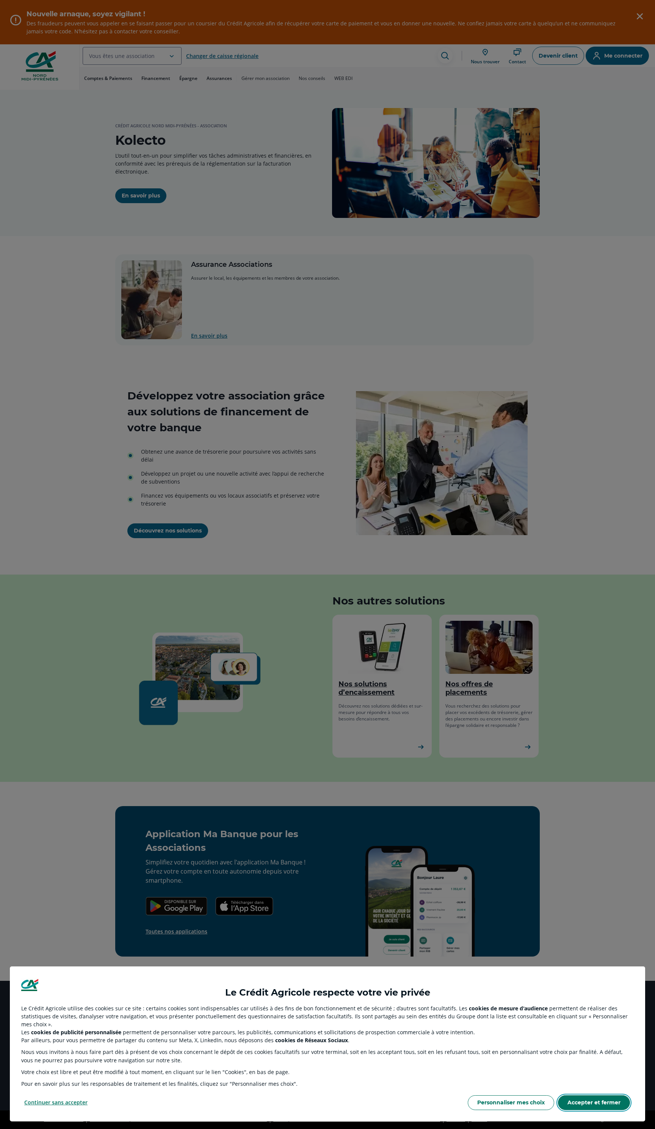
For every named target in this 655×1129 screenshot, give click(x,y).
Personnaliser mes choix (511, 1102)
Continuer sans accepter (56, 1102)
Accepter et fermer (594, 1102)
